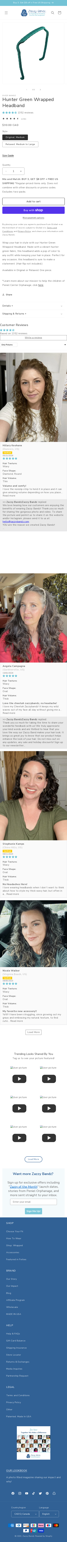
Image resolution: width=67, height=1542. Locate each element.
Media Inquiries (14, 1368)
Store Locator (13, 1354)
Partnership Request (17, 1375)
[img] (33, 458)
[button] (6, 12)
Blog (8, 1293)
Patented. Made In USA (18, 1416)
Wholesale (12, 1307)
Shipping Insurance (16, 1347)
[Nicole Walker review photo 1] (33, 933)
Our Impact (12, 1286)
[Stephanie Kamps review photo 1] (33, 795)
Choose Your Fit (14, 1231)
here (40, 285)
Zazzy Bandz (29, 1536)
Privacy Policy (13, 1402)
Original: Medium (15, 137)
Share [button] (9, 294)
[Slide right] (40, 89)
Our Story (11, 1279)
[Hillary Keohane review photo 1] (33, 397)
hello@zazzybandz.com (16, 521)
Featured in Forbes (16, 1259)
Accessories (12, 1252)
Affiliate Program (15, 1300)
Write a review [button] (33, 337)
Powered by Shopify (43, 1536)
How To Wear (13, 1238)
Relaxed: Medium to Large (20, 144)
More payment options (33, 217)
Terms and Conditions (18, 1395)
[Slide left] (26, 89)
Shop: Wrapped (14, 1245)
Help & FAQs (13, 1333)
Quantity (6, 165)
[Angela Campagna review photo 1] (33, 617)
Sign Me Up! (33, 1211)
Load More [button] (33, 1032)
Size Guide (8, 155)
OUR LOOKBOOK (16, 1470)
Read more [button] (9, 495)
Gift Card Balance (15, 1340)
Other (9, 1409)
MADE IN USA (13, 1314)
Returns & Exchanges (17, 1361)
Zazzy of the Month (23, 1187)
